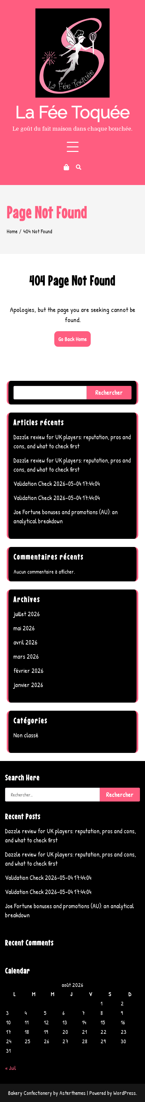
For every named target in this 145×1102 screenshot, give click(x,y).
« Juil (10, 1068)
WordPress (124, 1093)
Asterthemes (72, 1093)
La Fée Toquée (73, 112)
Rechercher (109, 392)
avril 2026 (25, 642)
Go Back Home (72, 339)
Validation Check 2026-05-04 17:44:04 (56, 483)
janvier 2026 (28, 685)
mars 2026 (26, 656)
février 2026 (28, 670)
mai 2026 (24, 628)
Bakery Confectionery (30, 1093)
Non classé (25, 735)
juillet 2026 (26, 614)
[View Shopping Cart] (66, 167)
